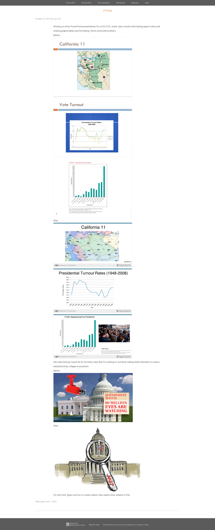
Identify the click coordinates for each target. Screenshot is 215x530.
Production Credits (143, 525)
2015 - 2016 (51, 501)
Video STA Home (94, 525)
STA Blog (107, 10)
